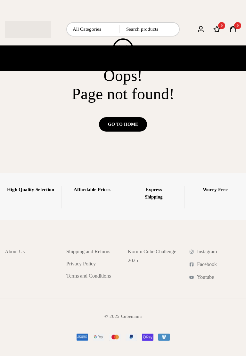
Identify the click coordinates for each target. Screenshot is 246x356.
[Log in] (201, 29)
